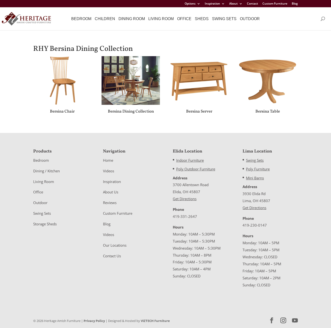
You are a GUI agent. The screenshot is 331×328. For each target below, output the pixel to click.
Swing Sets (224, 19)
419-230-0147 (255, 225)
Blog (295, 4)
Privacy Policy (94, 321)
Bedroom (81, 19)
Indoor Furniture (190, 160)
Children (105, 19)
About (233, 4)
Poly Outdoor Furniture (195, 169)
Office (184, 19)
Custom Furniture (274, 4)
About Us (110, 192)
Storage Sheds (45, 223)
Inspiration (212, 4)
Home (108, 160)
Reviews (110, 202)
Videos (108, 170)
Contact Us (112, 255)
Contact (252, 4)
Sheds (202, 19)
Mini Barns (255, 177)
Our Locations (114, 245)
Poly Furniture (258, 169)
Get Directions (185, 198)
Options (190, 4)
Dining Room (131, 19)
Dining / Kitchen (46, 170)
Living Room (161, 19)
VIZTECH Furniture (155, 321)
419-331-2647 (185, 216)
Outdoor (250, 19)
